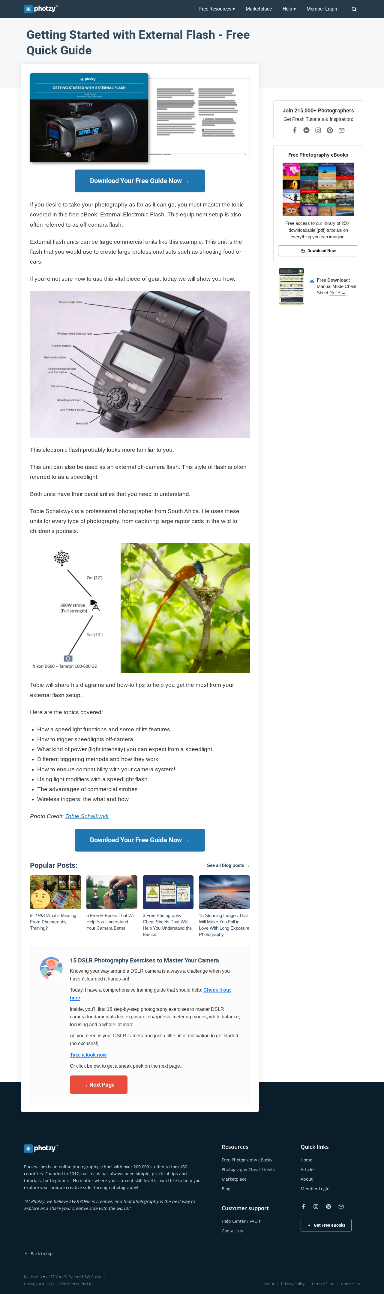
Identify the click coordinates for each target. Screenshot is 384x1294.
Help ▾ (289, 9)
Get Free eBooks (329, 1225)
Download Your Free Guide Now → (140, 181)
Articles (308, 1169)
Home (306, 1160)
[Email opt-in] (341, 130)
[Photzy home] (41, 1149)
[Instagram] (318, 130)
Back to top (42, 1253)
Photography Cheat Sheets (248, 1169)
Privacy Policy (292, 1283)
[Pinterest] (330, 130)
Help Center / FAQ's (241, 1221)
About (307, 1179)
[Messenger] (306, 130)
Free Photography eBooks (247, 1160)
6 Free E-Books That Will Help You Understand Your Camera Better (110, 922)
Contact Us (350, 1283)
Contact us (232, 1231)
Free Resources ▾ (217, 9)
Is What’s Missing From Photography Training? (53, 922)
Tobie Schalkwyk (87, 816)
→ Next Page (99, 1084)
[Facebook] (295, 130)
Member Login (322, 9)
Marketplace (259, 9)
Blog (226, 1189)
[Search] (354, 9)
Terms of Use (322, 1283)
